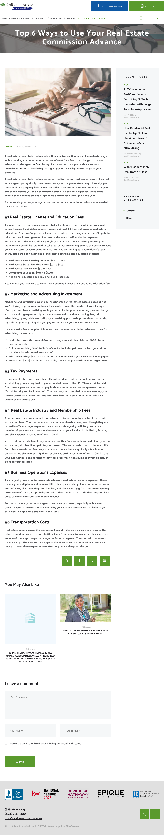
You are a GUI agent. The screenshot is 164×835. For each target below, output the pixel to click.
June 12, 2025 (130, 177)
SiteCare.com (73, 826)
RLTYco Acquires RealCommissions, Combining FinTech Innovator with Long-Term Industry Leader (137, 99)
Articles (8, 146)
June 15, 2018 (30, 649)
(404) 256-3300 (15, 813)
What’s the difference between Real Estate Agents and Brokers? (86, 632)
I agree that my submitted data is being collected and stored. (45, 744)
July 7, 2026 (129, 115)
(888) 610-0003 (15, 809)
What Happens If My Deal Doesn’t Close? (136, 169)
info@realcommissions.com (23, 818)
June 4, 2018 (86, 627)
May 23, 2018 (23, 146)
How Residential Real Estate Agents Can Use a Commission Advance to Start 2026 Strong (137, 138)
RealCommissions (132, 117)
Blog (126, 84)
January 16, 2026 (131, 153)
